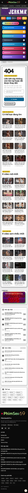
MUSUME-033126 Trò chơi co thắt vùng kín (12, 462)
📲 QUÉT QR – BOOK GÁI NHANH (8, 27)
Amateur (12, 394)
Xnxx (20, 399)
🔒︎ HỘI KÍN (3, 18)
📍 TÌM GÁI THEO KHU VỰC (7, 40)
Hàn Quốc (15, 399)
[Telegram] (2, 428)
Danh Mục (12, 5)
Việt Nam (10, 397)
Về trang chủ (10, 103)
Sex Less (22, 397)
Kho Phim (18, 5)
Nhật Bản (5, 392)
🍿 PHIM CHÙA (14, 18)
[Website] (8, 428)
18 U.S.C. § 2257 (5, 437)
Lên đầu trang (4, 488)
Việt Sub (12, 392)
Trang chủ (5, 5)
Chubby (10, 399)
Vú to (4, 402)
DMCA (2, 440)
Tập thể (16, 397)
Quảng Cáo (4, 435)
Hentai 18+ (6, 394)
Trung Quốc (19, 394)
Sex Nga (4, 399)
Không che (19, 392)
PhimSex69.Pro (6, 418)
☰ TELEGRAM (9, 18)
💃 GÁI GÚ (19, 18)
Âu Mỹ (4, 397)
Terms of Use (4, 442)
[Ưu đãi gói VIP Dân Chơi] (14, 297)
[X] (5, 428)
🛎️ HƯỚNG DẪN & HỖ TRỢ (7, 56)
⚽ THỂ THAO (25, 18)
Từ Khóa (24, 5)
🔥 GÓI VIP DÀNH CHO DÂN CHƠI (8, 44)
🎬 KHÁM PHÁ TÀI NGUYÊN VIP (8, 48)
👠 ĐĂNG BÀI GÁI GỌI (6, 52)
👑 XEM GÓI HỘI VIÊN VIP (7, 31)
